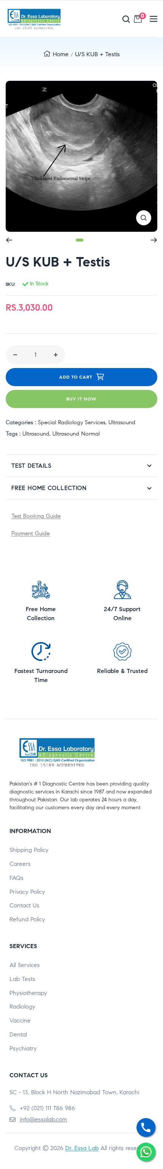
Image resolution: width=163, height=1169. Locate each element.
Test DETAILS (31, 465)
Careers (20, 863)
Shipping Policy (29, 849)
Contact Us (24, 905)
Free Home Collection (49, 488)
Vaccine (20, 1020)
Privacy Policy (27, 891)
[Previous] (9, 240)
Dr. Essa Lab (82, 1148)
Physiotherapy (28, 992)
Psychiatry (23, 1048)
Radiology (22, 1006)
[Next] (154, 240)
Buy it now (81, 399)
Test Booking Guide (36, 516)
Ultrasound (121, 422)
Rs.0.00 (142, 17)
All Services (24, 965)
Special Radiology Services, (73, 422)
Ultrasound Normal (76, 433)
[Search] (106, 19)
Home (61, 54)
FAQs (16, 877)
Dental (18, 1034)
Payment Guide (30, 533)
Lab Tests (22, 979)
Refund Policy (27, 919)
